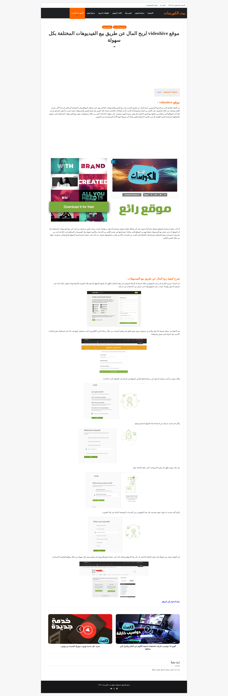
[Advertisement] (114, 68)
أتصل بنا (162, 5)
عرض (159, 92)
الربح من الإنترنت (77, 13)
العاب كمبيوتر (117, 13)
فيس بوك (128, 13)
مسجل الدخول (165, 670)
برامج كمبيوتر (139, 13)
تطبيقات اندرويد (103, 13)
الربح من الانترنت (119, 27)
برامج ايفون (91, 13)
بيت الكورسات (106, 685)
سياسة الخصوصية (152, 5)
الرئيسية (150, 13)
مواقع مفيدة (107, 27)
